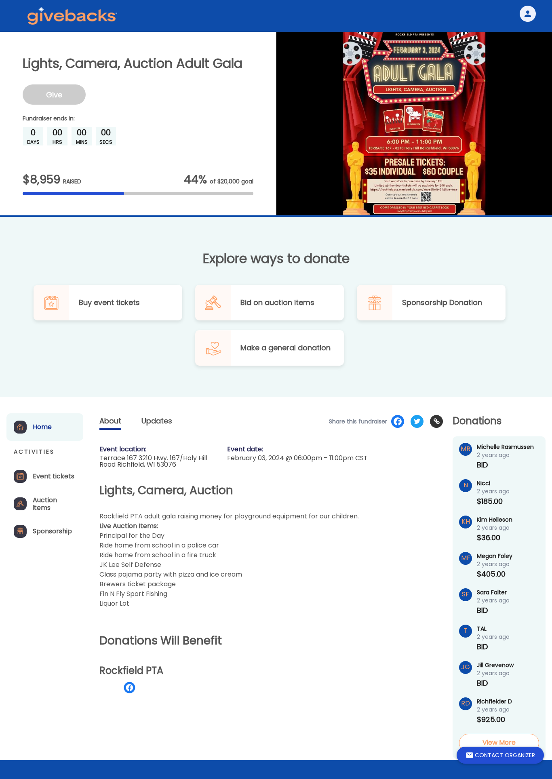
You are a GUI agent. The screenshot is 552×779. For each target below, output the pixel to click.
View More (499, 742)
